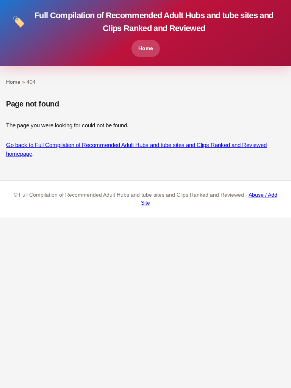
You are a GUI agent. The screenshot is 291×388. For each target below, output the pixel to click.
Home (145, 48)
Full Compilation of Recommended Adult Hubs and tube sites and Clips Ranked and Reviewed (142, 22)
